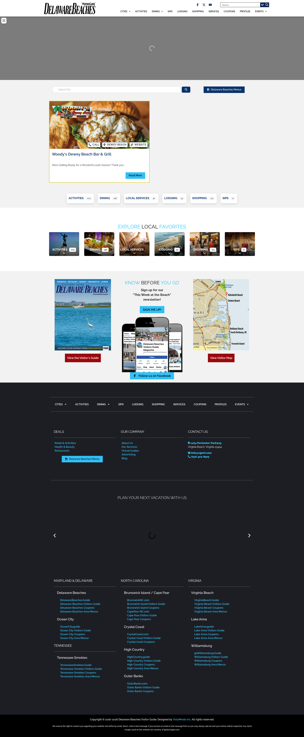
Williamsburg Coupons (208, 660)
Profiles (245, 11)
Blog (124, 458)
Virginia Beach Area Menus (210, 611)
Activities (141, 11)
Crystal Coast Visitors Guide (144, 638)
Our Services (129, 446)
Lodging (182, 11)
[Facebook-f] (197, 5)
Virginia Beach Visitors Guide (211, 603)
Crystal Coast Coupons (141, 641)
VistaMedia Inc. (182, 719)
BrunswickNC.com (138, 600)
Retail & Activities (65, 443)
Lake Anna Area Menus (208, 638)
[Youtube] (210, 5)
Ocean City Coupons (72, 634)
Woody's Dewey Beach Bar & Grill (81, 154)
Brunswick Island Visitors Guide (146, 603)
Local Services (137, 198)
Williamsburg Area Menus (210, 664)
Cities (123, 11)
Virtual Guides (130, 450)
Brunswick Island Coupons (143, 607)
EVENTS (259, 11)
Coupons (229, 11)
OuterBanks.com (137, 683)
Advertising (129, 454)
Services (214, 11)
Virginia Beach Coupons (208, 607)
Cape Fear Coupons (139, 619)
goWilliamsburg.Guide (207, 653)
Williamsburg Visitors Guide (211, 656)
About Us (127, 443)
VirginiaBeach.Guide (206, 600)
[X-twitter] (204, 5)
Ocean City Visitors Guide (75, 630)
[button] (54, 535)
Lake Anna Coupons (206, 634)
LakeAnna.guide (204, 626)
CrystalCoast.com (138, 634)
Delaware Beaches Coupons (77, 607)
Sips (170, 11)
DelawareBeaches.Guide (75, 600)
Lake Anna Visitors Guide (209, 630)
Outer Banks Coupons (140, 691)
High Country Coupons (141, 664)
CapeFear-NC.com (138, 611)
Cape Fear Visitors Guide (142, 615)
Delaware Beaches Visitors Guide (80, 603)
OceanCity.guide (70, 626)
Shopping (198, 11)
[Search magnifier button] (267, 5)
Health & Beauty (65, 446)
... (125, 165)
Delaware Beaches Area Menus (79, 611)
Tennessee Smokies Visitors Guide (81, 668)
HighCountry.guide (138, 656)
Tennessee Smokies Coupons (78, 672)
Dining (156, 11)
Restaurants (62, 450)
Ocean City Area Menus (74, 638)
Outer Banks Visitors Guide (143, 687)
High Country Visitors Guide (144, 660)
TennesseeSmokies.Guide (76, 665)
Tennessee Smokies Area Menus (80, 676)
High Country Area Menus (142, 668)
